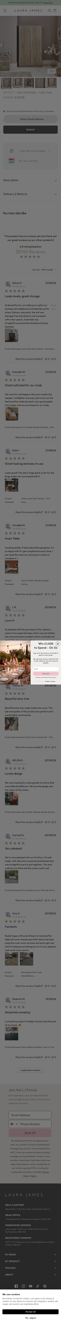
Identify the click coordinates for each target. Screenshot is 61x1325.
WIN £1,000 (45, 674)
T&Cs (46, 677)
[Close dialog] (57, 643)
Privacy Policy (52, 677)
